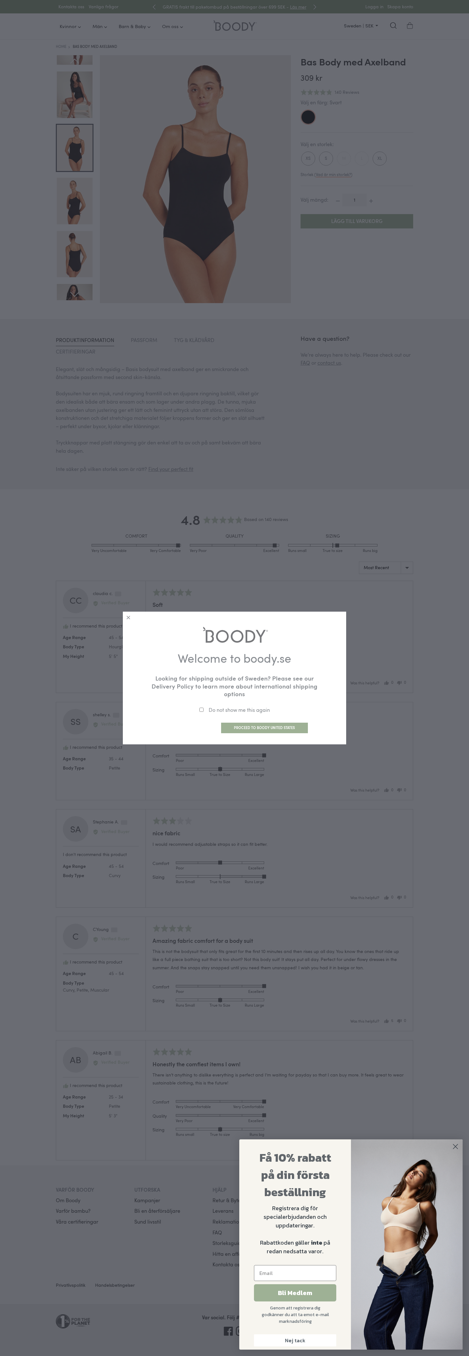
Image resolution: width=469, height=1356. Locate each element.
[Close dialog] (455, 1146)
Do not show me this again (239, 709)
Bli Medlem (295, 1293)
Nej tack (295, 1340)
